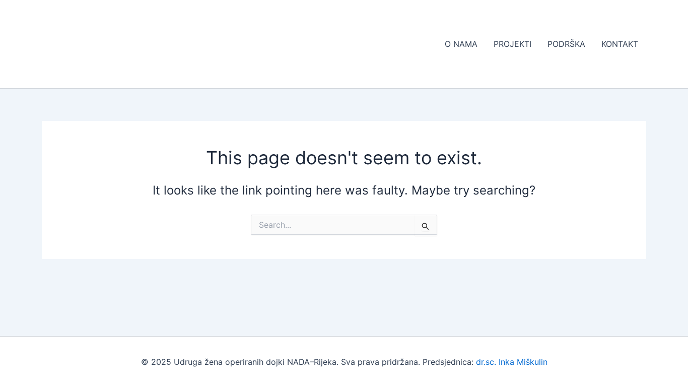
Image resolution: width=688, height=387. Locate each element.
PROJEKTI (512, 44)
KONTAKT (619, 44)
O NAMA (461, 44)
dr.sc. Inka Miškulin (511, 362)
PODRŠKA (566, 44)
